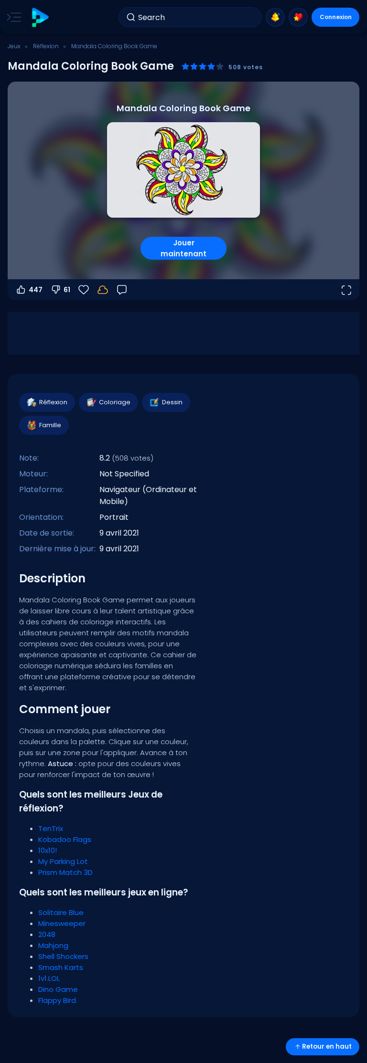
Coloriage (114, 402)
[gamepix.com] (40, 17)
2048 (46, 934)
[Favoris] (298, 17)
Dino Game (58, 989)
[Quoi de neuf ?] (275, 17)
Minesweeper (62, 923)
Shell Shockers (63, 956)
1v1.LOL (49, 978)
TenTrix (50, 828)
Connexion (336, 17)
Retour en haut (327, 1046)
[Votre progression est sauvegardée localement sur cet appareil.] (102, 289)
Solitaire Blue (61, 912)
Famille (50, 425)
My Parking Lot (63, 861)
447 (36, 290)
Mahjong (53, 945)
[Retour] (122, 289)
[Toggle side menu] (12, 17)
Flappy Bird (57, 1000)
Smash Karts (60, 967)
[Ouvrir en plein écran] (346, 289)
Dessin (172, 402)
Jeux (14, 46)
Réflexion (46, 46)
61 (67, 290)
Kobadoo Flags (64, 839)
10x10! (47, 850)
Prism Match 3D (65, 872)
